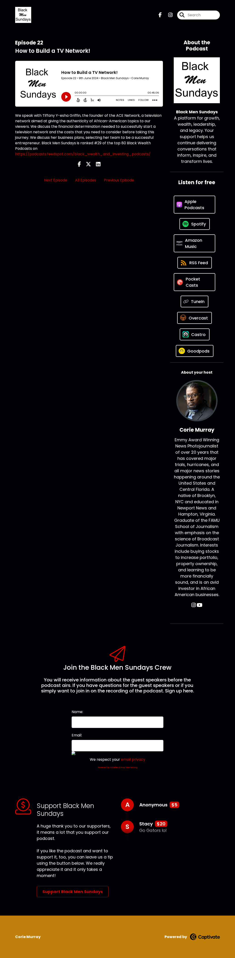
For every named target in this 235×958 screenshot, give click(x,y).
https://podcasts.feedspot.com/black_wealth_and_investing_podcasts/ (83, 154)
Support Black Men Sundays (72, 891)
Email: (77, 735)
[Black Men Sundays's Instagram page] (168, 15)
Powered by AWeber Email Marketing (117, 767)
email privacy (133, 759)
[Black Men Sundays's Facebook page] (160, 15)
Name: (77, 711)
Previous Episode (119, 180)
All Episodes (85, 180)
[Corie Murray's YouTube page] (199, 605)
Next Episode (55, 180)
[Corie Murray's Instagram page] (193, 605)
